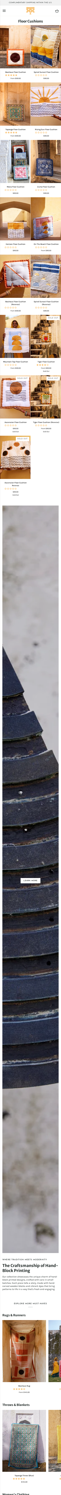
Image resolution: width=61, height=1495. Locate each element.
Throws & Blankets (16, 1405)
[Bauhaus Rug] (24, 1351)
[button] (11, 75)
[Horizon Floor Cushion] (15, 218)
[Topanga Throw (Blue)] (24, 1441)
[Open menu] (6, 11)
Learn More (30, 881)
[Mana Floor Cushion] (15, 161)
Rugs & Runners (14, 1315)
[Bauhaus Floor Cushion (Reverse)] (15, 276)
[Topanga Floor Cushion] (15, 104)
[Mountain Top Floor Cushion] (15, 336)
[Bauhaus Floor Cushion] (15, 46)
